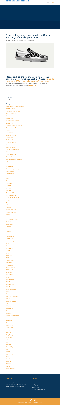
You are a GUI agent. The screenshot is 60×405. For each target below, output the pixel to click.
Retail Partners (10, 284)
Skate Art (8, 310)
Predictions (9, 262)
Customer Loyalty (11, 144)
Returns (8, 291)
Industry (29, 40)
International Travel (11, 212)
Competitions (9, 132)
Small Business (10, 318)
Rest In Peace (9, 274)
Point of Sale (9, 257)
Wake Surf (8, 361)
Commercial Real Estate (12, 128)
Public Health (9, 270)
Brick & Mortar (9, 123)
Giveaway (8, 190)
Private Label (9, 265)
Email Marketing (10, 171)
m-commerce (9, 233)
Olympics (8, 245)
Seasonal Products (11, 301)
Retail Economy (10, 279)
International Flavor (11, 209)
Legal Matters (9, 224)
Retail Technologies (11, 289)
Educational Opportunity (12, 168)
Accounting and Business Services (15, 106)
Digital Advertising (11, 154)
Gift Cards (8, 188)
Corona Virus (22, 40)
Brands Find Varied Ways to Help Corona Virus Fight (30, 80)
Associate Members (11, 113)
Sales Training (9, 298)
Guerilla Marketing (11, 195)
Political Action (10, 260)
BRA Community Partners (12, 120)
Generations (9, 183)
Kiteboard (8, 221)
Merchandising (10, 241)
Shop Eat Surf (32, 85)
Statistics (8, 332)
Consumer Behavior (11, 135)
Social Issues (9, 325)
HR (7, 202)
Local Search (9, 229)
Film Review (9, 176)
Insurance (8, 207)
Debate (8, 152)
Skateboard (9, 313)
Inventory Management (12, 219)
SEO (7, 303)
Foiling (7, 178)
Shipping (8, 306)
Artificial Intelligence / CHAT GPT (15, 111)
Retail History (9, 282)
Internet (8, 214)
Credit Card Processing (12, 140)
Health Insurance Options (12, 197)
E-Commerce (9, 166)
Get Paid (8, 185)
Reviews (8, 294)
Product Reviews (10, 267)
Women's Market (10, 368)
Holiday (8, 200)
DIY (7, 161)
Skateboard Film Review (12, 315)
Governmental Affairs (11, 193)
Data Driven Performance (12, 149)
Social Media (9, 327)
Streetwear (9, 337)
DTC (7, 164)
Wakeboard (9, 363)
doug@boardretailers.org (38, 389)
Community (9, 130)
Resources (9, 272)
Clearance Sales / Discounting (14, 125)
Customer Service (11, 147)
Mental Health (10, 238)
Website (8, 366)
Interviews (8, 217)
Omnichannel (9, 248)
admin (9, 40)
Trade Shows (9, 354)
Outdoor (8, 253)
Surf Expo (8, 344)
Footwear (8, 181)
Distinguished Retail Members (14, 159)
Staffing (8, 330)
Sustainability (9, 347)
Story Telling (9, 335)
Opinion (8, 250)
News (32, 40)
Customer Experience (11, 142)
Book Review (9, 118)
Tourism (8, 351)
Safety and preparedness (13, 296)
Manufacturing (10, 236)
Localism (8, 231)
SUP (7, 339)
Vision (7, 356)
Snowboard (9, 320)
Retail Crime (9, 277)
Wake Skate (9, 359)
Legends (8, 226)
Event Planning (10, 173)
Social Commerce (10, 322)
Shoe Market (9, 308)
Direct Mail (9, 156)
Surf (7, 342)
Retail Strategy (10, 286)
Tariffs (7, 349)
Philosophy (9, 255)
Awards (8, 116)
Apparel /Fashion (10, 108)
